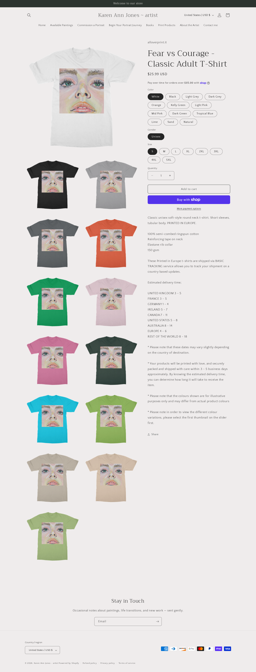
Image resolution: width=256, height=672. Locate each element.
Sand (171, 121)
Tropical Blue (205, 113)
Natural (188, 121)
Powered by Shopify (69, 663)
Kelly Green (178, 105)
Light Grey (192, 96)
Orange (156, 105)
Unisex (156, 136)
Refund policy (90, 663)
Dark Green (179, 113)
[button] (29, 15)
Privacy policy (107, 663)
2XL (201, 151)
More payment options (189, 208)
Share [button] (155, 434)
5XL (168, 159)
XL (188, 151)
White (155, 96)
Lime (155, 121)
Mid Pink (157, 113)
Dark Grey (215, 96)
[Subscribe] (157, 621)
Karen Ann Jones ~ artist (46, 663)
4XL (154, 159)
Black (172, 96)
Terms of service (127, 663)
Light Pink (201, 105)
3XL (216, 151)
